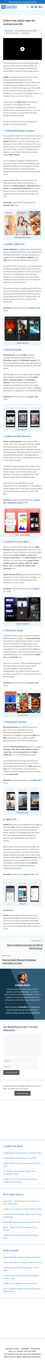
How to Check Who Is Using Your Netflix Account (22, 1262)
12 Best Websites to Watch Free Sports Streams (22, 1257)
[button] (28, 7)
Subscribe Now (22, 1093)
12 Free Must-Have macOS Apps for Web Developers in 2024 (19, 1172)
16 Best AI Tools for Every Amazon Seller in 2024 (22, 1209)
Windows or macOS (15, 502)
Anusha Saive (22, 984)
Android (23, 33)
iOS (28, 33)
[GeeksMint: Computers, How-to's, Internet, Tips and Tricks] (9, 7)
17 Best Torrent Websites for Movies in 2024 (20, 1283)
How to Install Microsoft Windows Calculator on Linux (19, 961)
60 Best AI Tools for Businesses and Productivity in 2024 (22, 2)
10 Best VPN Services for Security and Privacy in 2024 (22, 1164)
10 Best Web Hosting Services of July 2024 (20, 1158)
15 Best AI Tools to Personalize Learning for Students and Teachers (20, 1180)
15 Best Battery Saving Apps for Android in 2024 (22, 1153)
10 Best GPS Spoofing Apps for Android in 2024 (21, 1222)
